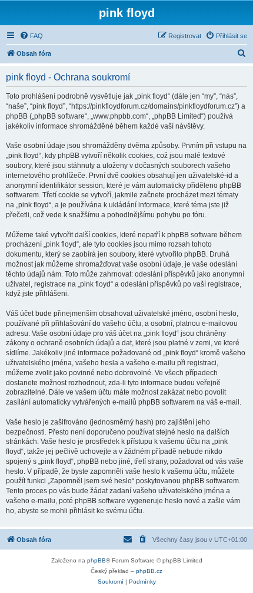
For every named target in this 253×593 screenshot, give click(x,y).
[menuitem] (31, 36)
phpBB (96, 560)
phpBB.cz (149, 571)
